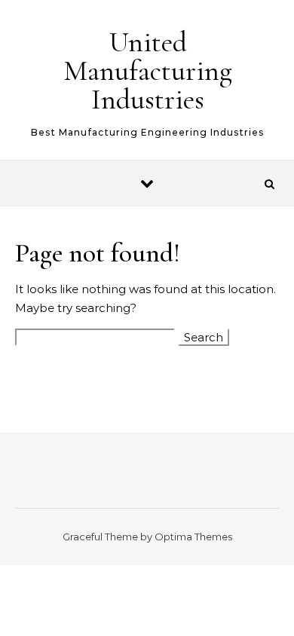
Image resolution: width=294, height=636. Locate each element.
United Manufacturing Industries (147, 71)
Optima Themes (193, 537)
